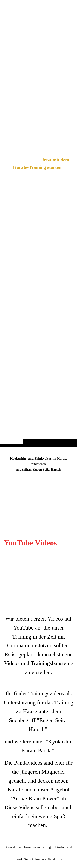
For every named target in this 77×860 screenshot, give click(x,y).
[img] (38, 232)
